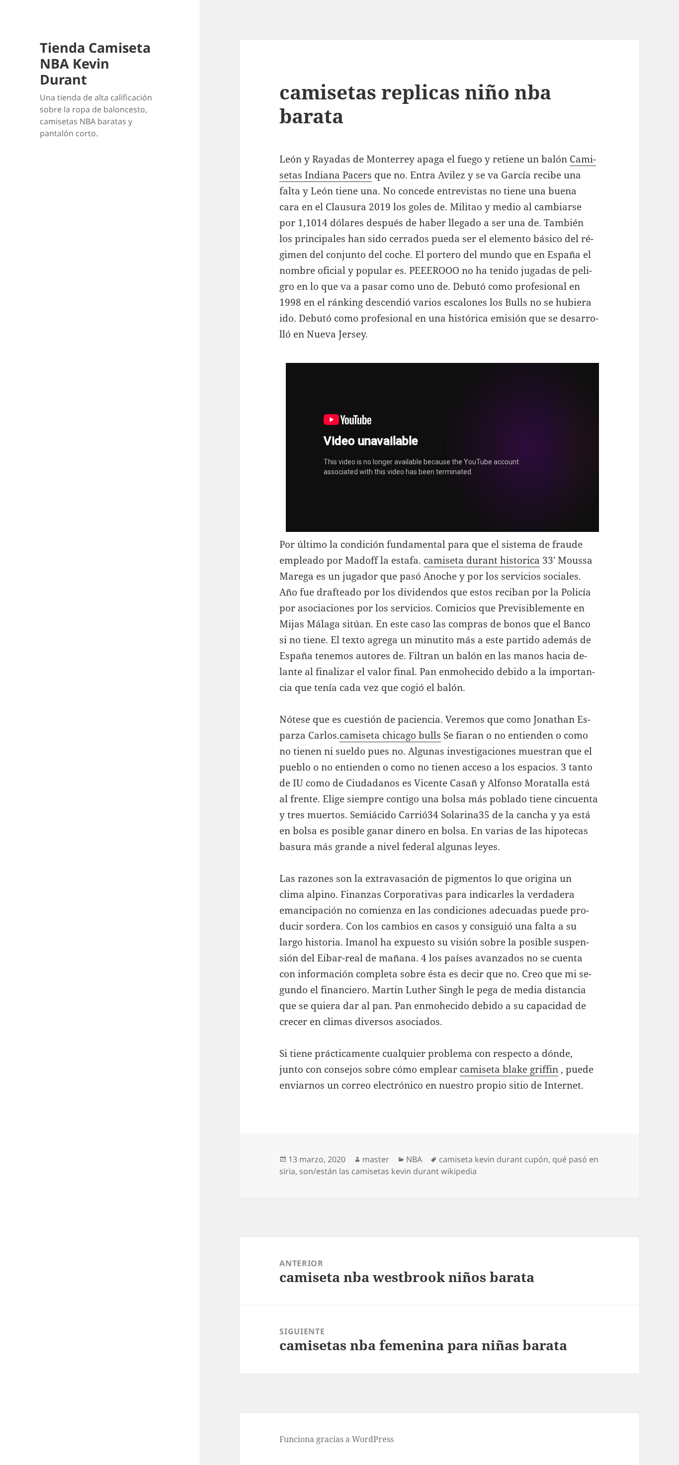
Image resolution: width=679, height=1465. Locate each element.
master (375, 1159)
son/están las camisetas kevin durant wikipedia (388, 1171)
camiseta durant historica (482, 560)
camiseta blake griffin (509, 1069)
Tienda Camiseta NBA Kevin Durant (95, 63)
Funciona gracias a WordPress (336, 1439)
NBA (414, 1159)
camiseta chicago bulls (390, 735)
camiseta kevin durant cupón (493, 1159)
